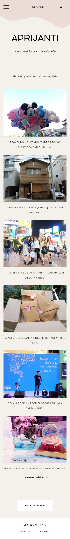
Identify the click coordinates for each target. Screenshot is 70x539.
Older (41, 477)
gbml (46, 531)
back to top (34, 505)
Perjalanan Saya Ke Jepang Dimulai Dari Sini (35, 468)
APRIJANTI (35, 38)
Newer (30, 477)
